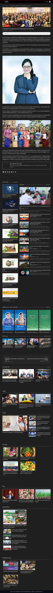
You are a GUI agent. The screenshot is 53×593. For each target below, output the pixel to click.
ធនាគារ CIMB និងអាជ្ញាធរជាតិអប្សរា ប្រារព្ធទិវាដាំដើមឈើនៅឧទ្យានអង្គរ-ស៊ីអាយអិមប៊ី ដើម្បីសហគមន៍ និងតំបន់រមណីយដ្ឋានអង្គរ (19, 548)
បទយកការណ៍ (4, 197)
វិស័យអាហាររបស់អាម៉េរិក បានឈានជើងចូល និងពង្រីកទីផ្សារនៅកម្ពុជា (9, 405)
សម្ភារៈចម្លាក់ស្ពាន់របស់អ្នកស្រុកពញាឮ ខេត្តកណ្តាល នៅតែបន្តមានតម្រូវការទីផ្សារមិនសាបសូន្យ (26, 572)
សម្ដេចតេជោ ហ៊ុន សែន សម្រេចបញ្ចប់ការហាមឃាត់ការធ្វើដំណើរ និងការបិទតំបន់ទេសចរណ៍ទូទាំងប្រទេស (19, 530)
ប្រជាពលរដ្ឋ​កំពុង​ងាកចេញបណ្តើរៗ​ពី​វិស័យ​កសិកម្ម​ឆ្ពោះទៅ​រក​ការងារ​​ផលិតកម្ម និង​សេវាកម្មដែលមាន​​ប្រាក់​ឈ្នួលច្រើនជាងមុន (43, 418)
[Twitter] (5, 172)
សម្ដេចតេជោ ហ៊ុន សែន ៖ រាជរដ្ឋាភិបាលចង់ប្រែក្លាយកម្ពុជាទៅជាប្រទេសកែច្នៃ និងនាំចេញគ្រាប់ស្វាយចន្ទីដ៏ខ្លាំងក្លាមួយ (26, 501)
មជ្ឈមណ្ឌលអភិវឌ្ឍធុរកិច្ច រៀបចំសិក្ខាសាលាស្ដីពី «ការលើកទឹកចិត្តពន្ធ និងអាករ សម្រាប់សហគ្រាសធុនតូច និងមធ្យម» (19, 536)
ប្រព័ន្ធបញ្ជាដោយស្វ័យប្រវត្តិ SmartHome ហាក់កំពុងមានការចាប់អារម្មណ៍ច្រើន (42, 405)
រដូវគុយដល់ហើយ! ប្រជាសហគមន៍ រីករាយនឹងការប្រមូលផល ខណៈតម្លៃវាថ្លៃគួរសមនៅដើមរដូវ (26, 472)
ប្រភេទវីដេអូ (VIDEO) (47, 336)
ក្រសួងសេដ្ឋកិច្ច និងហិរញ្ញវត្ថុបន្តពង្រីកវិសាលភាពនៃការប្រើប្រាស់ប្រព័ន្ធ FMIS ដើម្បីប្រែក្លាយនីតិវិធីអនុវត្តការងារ (43, 429)
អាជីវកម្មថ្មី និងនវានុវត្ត (8, 301)
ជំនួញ (3, 241)
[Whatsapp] (13, 172)
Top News (31, 224)
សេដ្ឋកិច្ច (7, 30)
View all (49, 367)
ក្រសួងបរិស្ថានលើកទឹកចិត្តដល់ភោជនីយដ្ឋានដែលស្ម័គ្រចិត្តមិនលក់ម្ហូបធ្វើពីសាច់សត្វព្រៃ (9, 501)
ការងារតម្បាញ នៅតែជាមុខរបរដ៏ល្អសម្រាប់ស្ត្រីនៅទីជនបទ (10, 571)
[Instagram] (7, 172)
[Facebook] (3, 172)
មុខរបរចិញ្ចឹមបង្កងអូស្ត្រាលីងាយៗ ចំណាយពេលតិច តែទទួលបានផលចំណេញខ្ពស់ (10, 586)
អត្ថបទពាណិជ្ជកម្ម (35, 216)
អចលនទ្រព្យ (4, 444)
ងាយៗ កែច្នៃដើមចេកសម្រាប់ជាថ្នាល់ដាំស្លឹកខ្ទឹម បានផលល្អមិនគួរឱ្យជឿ (42, 501)
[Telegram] (11, 172)
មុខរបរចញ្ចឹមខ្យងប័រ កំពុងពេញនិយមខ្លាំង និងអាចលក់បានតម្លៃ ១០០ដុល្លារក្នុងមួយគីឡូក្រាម (27, 458)
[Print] (15, 172)
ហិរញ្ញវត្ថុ (7, 197)
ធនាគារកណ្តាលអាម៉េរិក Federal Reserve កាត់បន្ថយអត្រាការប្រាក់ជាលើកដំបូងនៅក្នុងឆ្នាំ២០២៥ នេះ (43, 423)
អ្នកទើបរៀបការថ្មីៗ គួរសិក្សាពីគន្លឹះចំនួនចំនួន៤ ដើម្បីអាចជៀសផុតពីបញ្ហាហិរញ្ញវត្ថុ (12, 432)
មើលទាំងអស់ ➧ (16, 182)
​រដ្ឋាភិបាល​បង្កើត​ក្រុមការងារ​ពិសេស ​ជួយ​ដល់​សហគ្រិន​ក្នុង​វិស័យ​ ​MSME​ (42, 380)
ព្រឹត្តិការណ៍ (7, 6)
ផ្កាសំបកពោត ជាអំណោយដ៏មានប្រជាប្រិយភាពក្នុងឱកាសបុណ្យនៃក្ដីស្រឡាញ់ (10, 458)
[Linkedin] (9, 172)
